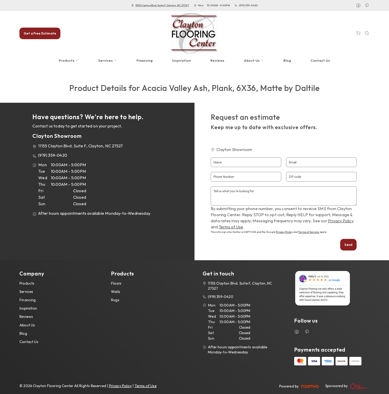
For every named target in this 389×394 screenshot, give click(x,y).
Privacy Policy (341, 220)
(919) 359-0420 (248, 5)
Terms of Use (231, 226)
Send (348, 245)
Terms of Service (308, 231)
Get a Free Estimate (40, 33)
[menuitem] (69, 60)
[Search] (367, 33)
